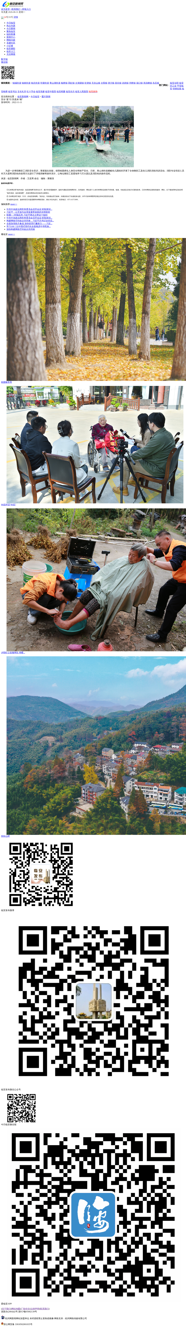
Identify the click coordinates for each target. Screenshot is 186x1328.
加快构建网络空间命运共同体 (21, 229)
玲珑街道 (44, 83)
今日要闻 (11, 28)
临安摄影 (11, 48)
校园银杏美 (6, 382)
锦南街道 (26, 83)
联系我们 (15, 9)
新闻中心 (11, 37)
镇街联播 (11, 34)
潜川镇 (111, 83)
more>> (13, 204)
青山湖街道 (55, 83)
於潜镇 (87, 83)
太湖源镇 (79, 83)
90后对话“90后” (8, 504)
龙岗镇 (125, 83)
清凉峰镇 (147, 83)
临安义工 (11, 51)
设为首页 (5, 9)
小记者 (10, 45)
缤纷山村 (5, 836)
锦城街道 (17, 83)
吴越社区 (11, 43)
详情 (16, 17)
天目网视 (11, 54)
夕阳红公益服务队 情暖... (13, 652)
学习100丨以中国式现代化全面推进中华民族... (29, 226)
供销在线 (177, 88)
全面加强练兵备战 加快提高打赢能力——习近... (29, 223)
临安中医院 (50, 91)
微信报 (4, 62)
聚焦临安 (11, 31)
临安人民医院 (81, 91)
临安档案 (61, 91)
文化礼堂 (21, 91)
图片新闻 (46, 96)
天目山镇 (96, 83)
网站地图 (15, 1309)
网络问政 (11, 40)
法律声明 (35, 1309)
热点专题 (11, 25)
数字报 (4, 59)
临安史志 (70, 91)
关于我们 (6, 1309)
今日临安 (11, 23)
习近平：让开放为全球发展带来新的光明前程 (28, 212)
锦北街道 (35, 83)
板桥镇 (64, 83)
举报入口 (26, 9)
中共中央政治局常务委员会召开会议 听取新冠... (29, 209)
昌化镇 (118, 83)
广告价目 (25, 1309)
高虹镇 (71, 83)
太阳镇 (104, 83)
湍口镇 (139, 83)
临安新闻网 (22, 96)
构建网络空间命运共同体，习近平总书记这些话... (30, 220)
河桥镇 (132, 83)
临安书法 (12, 91)
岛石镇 (156, 83)
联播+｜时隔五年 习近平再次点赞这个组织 (27, 215)
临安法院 (174, 83)
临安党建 (40, 91)
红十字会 (31, 91)
